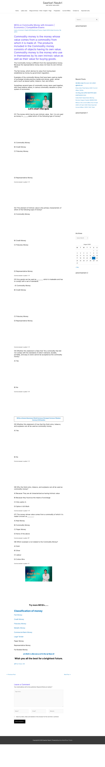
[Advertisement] (38, 130)
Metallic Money (19, 628)
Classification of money (28, 610)
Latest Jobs (24, 10)
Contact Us (76, 10)
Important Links (85, 10)
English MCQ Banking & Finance (33, 30)
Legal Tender (19, 637)
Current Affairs (66, 10)
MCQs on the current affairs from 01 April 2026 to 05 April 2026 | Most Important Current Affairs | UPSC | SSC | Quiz (87, 105)
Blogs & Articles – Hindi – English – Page (41, 10)
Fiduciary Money (20, 624)
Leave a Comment (19, 30)
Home (17, 10)
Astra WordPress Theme (65, 740)
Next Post (67, 674)
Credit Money (19, 619)
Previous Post (11, 674)
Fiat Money (18, 615)
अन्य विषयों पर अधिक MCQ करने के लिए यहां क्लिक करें (38, 654)
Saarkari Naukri (52, 2)
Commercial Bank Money (23, 632)
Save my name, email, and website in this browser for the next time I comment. (37, 716)
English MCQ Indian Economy (51, 30)
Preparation (57, 10)
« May (77, 267)
